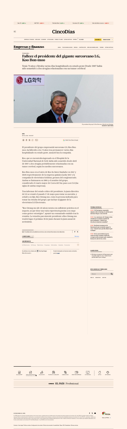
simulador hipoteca (30, 374)
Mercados (37, 39)
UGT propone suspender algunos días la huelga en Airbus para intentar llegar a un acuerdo (101, 212)
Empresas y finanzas (29, 39)
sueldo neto (42, 374)
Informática (54, 245)
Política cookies (27, 425)
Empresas (47, 245)
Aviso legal (20, 425)
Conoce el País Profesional (63, 383)
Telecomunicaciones (67, 47)
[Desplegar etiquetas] (78, 245)
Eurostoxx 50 (76, 23)
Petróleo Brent (56, 23)
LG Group (33, 245)
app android (107, 374)
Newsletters (67, 425)
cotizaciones (88, 374)
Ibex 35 (19, 23)
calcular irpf (19, 374)
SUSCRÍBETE (98, 39)
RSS (64, 425)
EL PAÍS (80, 39)
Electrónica (40, 245)
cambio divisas (65, 374)
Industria (60, 245)
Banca (59, 47)
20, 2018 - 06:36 (27, 135)
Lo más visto (94, 250)
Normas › (77, 236)
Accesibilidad (56, 425)
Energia (76, 47)
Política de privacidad (48, 425)
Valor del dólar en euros (98, 23)
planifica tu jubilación (53, 374)
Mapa (61, 425)
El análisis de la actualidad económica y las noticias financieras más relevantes (44, 232)
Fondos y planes (59, 39)
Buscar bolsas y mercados (98, 269)
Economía (43, 39)
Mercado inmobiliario (92, 47)
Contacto (16, 425)
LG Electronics (26, 245)
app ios (99, 374)
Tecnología (25, 53)
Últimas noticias (68, 39)
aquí (58, 253)
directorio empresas (76, 374)
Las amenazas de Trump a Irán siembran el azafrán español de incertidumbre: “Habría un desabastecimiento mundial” (101, 219)
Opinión (75, 39)
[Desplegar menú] (15, 31)
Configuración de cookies (37, 425)
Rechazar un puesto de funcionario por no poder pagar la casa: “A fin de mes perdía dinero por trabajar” (101, 228)
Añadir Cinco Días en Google (71, 140)
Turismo (102, 47)
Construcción (82, 47)
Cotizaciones (50, 39)
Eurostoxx (98, 277)
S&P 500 (36, 23)
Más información (26, 253)
